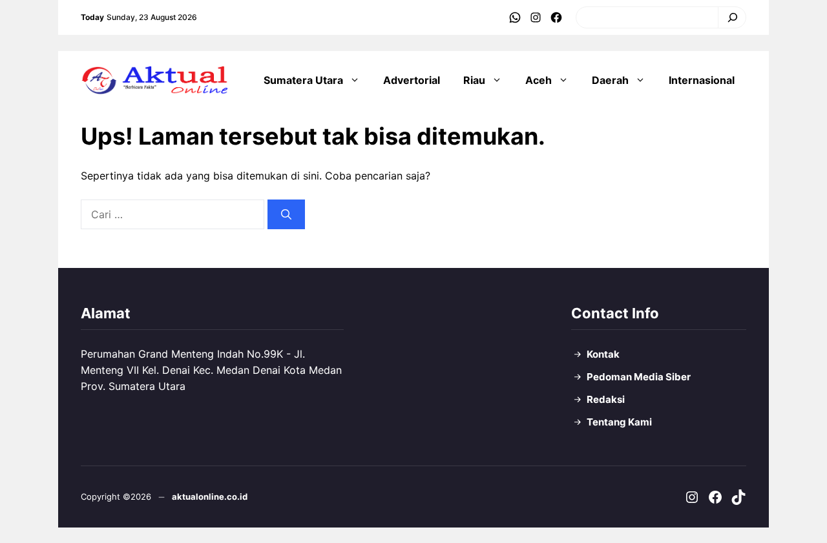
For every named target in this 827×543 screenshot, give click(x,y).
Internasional (702, 80)
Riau (474, 80)
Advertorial (411, 80)
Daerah (610, 80)
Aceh (538, 80)
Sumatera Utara (303, 80)
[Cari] (729, 17)
